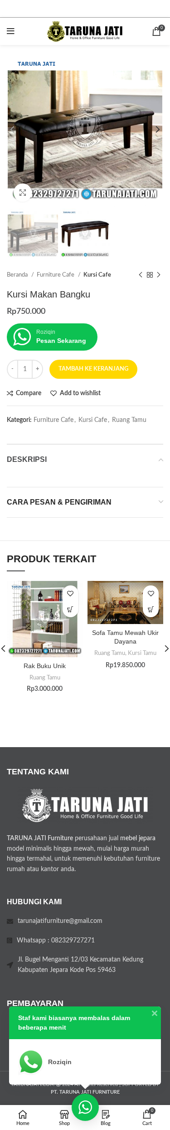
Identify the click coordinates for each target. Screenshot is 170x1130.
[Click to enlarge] (23, 192)
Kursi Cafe (97, 275)
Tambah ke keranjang (93, 369)
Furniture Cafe (56, 275)
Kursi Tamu (142, 653)
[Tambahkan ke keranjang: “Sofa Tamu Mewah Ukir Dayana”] (151, 609)
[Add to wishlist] (70, 593)
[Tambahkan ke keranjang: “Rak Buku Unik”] (70, 609)
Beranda (18, 275)
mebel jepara (137, 838)
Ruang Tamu (129, 420)
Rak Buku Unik (45, 665)
